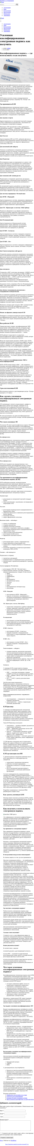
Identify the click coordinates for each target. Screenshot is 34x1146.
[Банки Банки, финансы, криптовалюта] (2, 2)
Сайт (1, 1116)
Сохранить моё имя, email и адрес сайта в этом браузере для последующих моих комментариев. (16, 1134)
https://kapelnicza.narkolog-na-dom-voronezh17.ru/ (17, 1144)
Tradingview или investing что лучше (17, 1095)
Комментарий (4, 1119)
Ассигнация (7, 7)
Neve (1, 1140)
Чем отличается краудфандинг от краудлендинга (20, 1099)
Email (2, 1113)
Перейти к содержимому (7, 0)
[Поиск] (17, 5)
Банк (5, 9)
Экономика (7, 15)
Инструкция (7, 12)
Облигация (7, 14)
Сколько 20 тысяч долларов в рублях (17, 1098)
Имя (1, 1110)
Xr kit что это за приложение (15, 1096)
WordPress (13, 1140)
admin (8, 48)
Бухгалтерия (7, 10)
